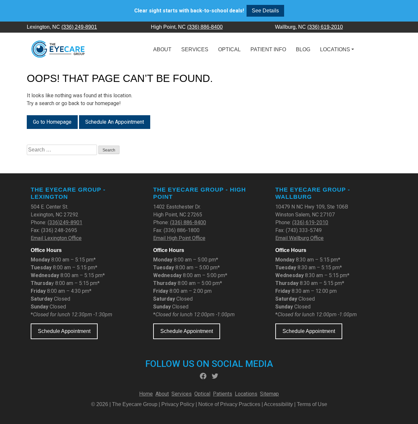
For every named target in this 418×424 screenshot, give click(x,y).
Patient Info (268, 49)
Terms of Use (312, 404)
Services (194, 49)
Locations (335, 49)
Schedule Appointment (64, 331)
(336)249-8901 (65, 222)
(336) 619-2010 (325, 27)
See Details (265, 10)
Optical (229, 49)
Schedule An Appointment (114, 122)
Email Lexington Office (56, 238)
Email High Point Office (179, 238)
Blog (303, 49)
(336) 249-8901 (79, 27)
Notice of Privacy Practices (229, 404)
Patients (222, 394)
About (162, 49)
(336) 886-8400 (205, 27)
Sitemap (269, 394)
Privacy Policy (178, 404)
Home (146, 394)
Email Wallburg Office (299, 238)
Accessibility (278, 404)
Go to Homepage (52, 122)
